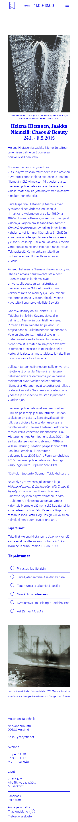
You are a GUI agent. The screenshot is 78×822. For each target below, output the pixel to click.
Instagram (15, 799)
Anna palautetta (19, 807)
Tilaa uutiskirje (18, 811)
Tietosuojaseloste (20, 816)
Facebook (14, 796)
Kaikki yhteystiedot (21, 737)
